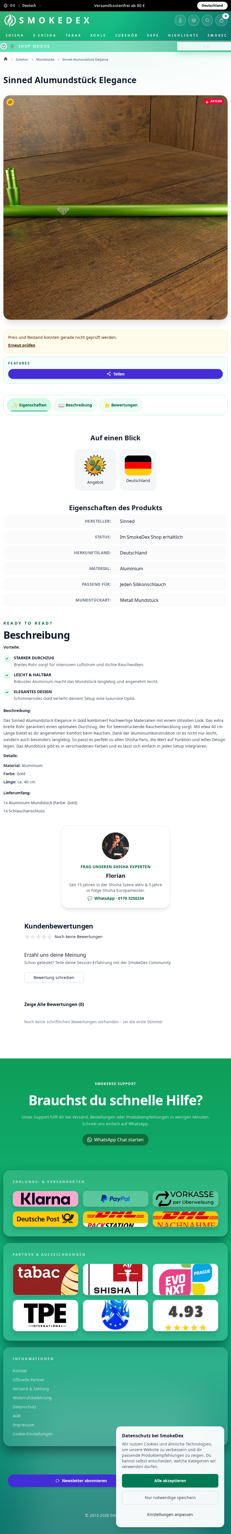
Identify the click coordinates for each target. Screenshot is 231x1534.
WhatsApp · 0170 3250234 (115, 898)
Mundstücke (45, 59)
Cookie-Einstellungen (33, 1433)
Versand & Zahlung (31, 1388)
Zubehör (126, 35)
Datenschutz (24, 1406)
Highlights (183, 35)
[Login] (180, 20)
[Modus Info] (3, 46)
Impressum (23, 1424)
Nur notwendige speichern (170, 1497)
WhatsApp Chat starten (119, 1140)
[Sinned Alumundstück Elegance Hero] (115, 207)
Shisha (15, 35)
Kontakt (20, 1370)
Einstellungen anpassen (170, 1514)
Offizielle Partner (29, 1379)
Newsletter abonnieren (84, 1480)
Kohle (98, 35)
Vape (153, 35)
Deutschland (212, 5)
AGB (17, 1415)
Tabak (73, 35)
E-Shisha (45, 35)
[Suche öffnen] (207, 20)
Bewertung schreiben (54, 977)
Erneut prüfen (21, 345)
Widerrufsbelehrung (32, 1397)
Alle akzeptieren (170, 1480)
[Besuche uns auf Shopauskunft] (185, 1315)
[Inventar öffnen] (193, 20)
